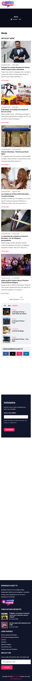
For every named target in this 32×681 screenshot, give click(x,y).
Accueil (15, 19)
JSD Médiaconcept (15, 679)
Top (5, 305)
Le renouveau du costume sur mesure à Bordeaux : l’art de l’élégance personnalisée (14, 238)
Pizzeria (14, 310)
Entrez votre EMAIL (10, 413)
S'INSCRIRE (9, 429)
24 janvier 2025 (16, 191)
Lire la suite (4, 80)
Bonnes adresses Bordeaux (9, 635)
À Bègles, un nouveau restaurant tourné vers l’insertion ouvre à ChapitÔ (19, 615)
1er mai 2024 (15, 278)
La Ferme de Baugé (18, 331)
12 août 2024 (15, 233)
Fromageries (15, 329)
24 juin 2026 (15, 65)
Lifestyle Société (5, 65)
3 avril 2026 (15, 107)
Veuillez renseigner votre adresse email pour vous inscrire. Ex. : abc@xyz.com (15, 421)
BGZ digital (16, 676)
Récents (15, 305)
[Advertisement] (16, 376)
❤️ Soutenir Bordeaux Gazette (10, 637)
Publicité (3, 642)
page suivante (21, 298)
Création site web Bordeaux (9, 649)
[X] (13, 354)
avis (9, 305)
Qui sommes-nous (6, 647)
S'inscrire (7, 667)
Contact (3, 640)
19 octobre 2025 (16, 149)
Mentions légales (6, 644)
